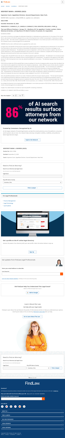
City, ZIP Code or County (9, 179)
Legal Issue (6, 173)
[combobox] (32, 176)
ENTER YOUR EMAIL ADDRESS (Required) (10, 396)
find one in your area (39, 312)
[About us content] (62, 411)
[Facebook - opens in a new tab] (2, 406)
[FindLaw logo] (7, 2)
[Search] (62, 2)
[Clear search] (60, 182)
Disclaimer (12, 434)
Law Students (7, 205)
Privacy (7, 434)
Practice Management (10, 201)
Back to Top (33, 377)
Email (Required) (5, 271)
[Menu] (2, 2)
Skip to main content (33, 1)
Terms (2, 434)
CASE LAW (2, 6)
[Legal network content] (62, 427)
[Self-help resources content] (62, 419)
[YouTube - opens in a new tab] (6, 406)
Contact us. (55, 391)
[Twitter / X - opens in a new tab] (11, 406)
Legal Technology (8, 203)
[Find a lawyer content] (62, 415)
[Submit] (61, 274)
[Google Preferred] (24, 406)
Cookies (18, 434)
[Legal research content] (62, 423)
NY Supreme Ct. (14, 6)
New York (8, 6)
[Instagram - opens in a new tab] (15, 406)
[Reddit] (20, 406)
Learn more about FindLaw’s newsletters (10, 278)
